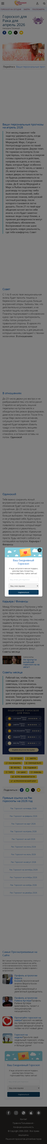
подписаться (23, 592)
